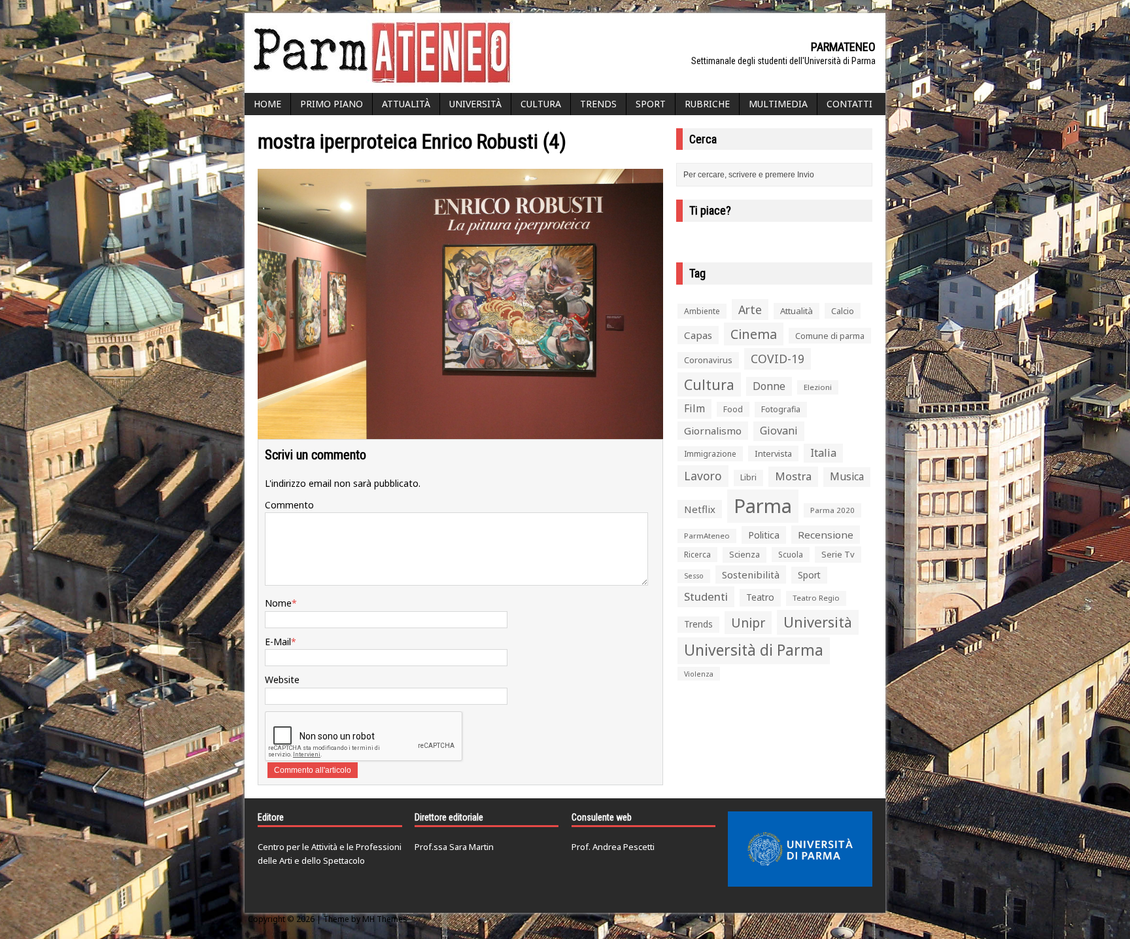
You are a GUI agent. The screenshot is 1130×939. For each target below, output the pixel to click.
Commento (289, 505)
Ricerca (697, 554)
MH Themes (384, 919)
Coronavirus (708, 360)
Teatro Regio (816, 598)
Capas (698, 335)
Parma (763, 506)
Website (282, 679)
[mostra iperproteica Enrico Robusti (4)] (460, 431)
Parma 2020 (832, 510)
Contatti (849, 103)
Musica (847, 476)
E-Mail (278, 641)
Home (267, 103)
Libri (748, 477)
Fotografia (780, 409)
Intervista (773, 453)
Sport (651, 103)
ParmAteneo (707, 535)
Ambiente (702, 311)
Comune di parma (830, 336)
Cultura (541, 103)
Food (733, 409)
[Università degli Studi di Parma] (800, 849)
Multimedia (778, 103)
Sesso (694, 575)
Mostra (793, 476)
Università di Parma (753, 650)
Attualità (406, 103)
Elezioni (818, 387)
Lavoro (703, 476)
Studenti (706, 596)
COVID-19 (777, 358)
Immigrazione (710, 453)
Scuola (790, 554)
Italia (823, 453)
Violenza (698, 674)
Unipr (748, 622)
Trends (598, 103)
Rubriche (707, 103)
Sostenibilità (750, 574)
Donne (769, 386)
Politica (763, 534)
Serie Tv (838, 554)
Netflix (699, 509)
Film (694, 408)
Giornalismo (713, 430)
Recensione (825, 534)
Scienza (744, 554)
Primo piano (331, 103)
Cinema (753, 334)
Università (475, 103)
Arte (750, 309)
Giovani (779, 430)
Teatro (760, 597)
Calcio (842, 311)
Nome (278, 603)
